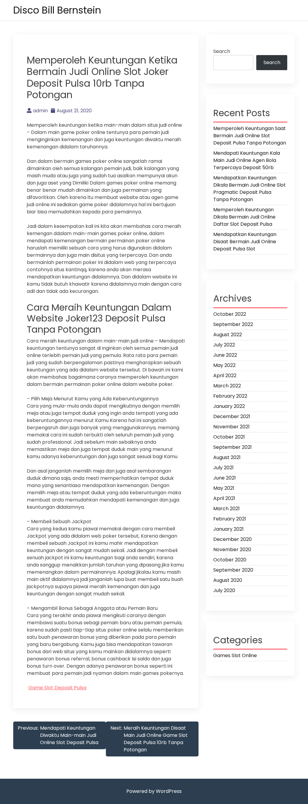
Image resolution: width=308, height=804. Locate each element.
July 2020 (224, 590)
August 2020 (227, 580)
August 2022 (227, 334)
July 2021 (223, 467)
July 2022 (224, 344)
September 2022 (233, 324)
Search (221, 51)
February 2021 (229, 518)
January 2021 (228, 529)
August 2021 (227, 457)
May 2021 (223, 488)
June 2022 (225, 355)
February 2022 (230, 396)
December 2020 (232, 539)
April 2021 (224, 498)
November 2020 (232, 549)
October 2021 (229, 436)
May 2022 (224, 365)
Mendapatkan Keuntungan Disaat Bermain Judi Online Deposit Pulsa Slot (244, 241)
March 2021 (226, 508)
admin (40, 110)
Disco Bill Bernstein (57, 10)
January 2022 (229, 406)
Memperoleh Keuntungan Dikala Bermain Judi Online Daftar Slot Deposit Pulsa (244, 217)
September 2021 (232, 447)
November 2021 (231, 426)
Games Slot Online (235, 655)
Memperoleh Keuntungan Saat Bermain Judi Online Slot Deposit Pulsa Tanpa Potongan (249, 135)
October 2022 (229, 314)
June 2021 (224, 477)
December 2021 (231, 416)
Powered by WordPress (154, 791)
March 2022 (227, 385)
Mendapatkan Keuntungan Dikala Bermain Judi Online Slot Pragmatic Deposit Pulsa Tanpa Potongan (249, 188)
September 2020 (233, 570)
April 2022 (224, 375)
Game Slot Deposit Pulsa (57, 687)
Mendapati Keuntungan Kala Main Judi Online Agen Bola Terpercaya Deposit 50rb (246, 160)
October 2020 (229, 559)
